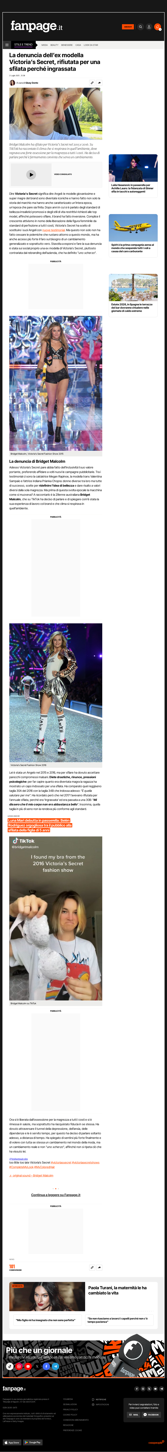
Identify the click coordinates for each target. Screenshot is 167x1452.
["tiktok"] (10, 1366)
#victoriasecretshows (85, 1162)
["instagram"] (19, 1366)
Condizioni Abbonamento (76, 1420)
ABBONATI (128, 27)
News (11, 1259)
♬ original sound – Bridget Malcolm (31, 1175)
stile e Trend (23, 44)
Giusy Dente (31, 82)
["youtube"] (28, 1366)
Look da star (91, 45)
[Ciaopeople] (156, 1443)
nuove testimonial (53, 230)
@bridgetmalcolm (18, 1159)
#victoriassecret (61, 1162)
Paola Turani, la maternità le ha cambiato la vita (117, 1290)
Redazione (68, 1425)
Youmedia (68, 1399)
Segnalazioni (70, 1404)
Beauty (54, 45)
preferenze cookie (72, 1430)
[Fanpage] (14, 1388)
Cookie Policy (70, 1415)
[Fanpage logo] (32, 27)
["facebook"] (46, 1366)
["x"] (37, 1366)
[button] (99, 83)
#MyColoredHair (44, 1167)
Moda (45, 45)
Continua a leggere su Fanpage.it (55, 1195)
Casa (78, 45)
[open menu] (7, 45)
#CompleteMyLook (21, 1167)
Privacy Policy (70, 1409)
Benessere (67, 45)
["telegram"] (55, 1366)
